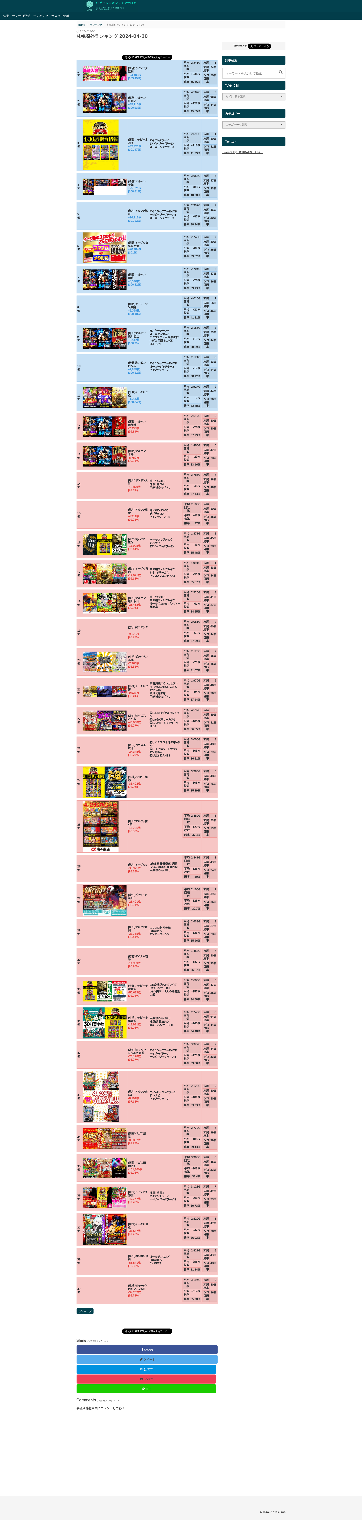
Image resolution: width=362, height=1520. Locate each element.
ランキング (40, 16)
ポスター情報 (60, 16)
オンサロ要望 (21, 16)
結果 (6, 16)
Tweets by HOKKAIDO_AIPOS (242, 152)
